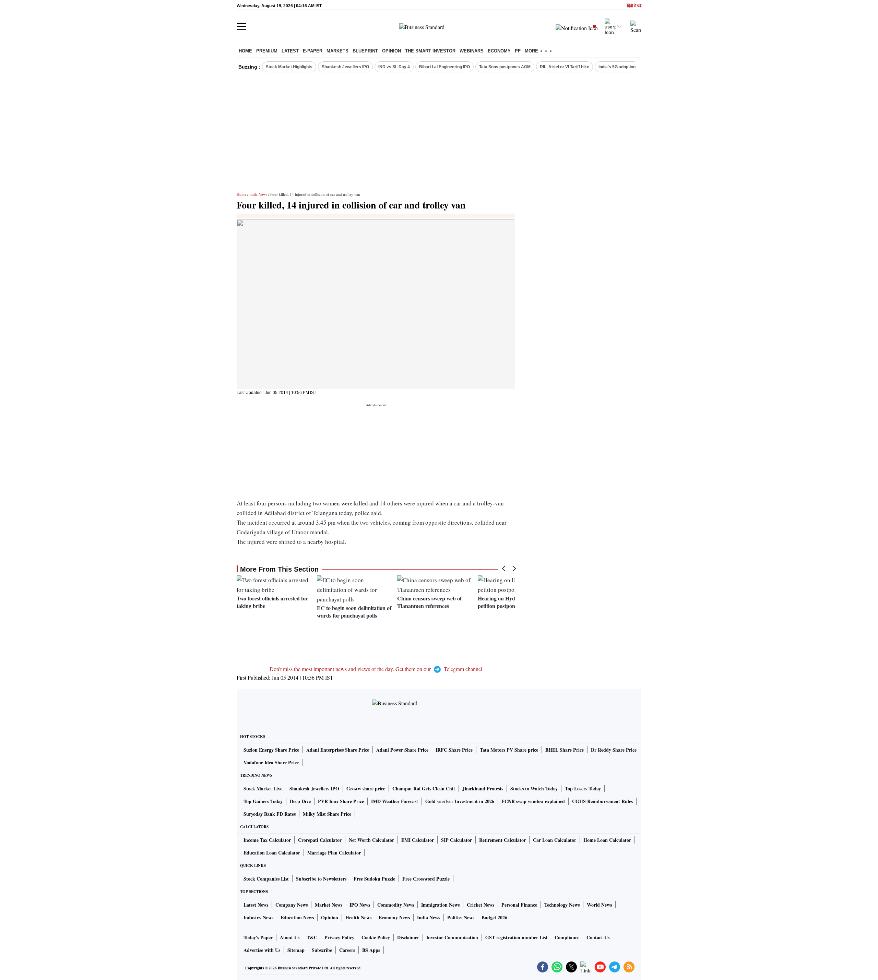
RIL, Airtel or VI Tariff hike (564, 66)
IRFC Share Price (454, 749)
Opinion (391, 50)
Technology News (562, 904)
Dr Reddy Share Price (614, 749)
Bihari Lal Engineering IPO (444, 66)
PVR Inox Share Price (341, 801)
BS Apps (371, 950)
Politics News (460, 917)
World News (599, 904)
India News (258, 194)
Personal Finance (519, 904)
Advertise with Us (262, 950)
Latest (290, 50)
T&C (312, 937)
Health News (358, 917)
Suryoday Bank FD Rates (270, 813)
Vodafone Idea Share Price (271, 762)
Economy (499, 50)
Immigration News (440, 904)
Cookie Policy (375, 937)
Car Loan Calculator (554, 840)
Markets (337, 50)
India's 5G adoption (617, 66)
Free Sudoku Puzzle (374, 878)
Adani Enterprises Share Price (337, 749)
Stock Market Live (263, 788)
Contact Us (597, 937)
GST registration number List (516, 937)
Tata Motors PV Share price (509, 749)
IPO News (359, 904)
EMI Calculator (417, 840)
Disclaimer (408, 937)
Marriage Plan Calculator (334, 852)
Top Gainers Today (263, 801)
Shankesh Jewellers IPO (345, 66)
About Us (289, 937)
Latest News (256, 904)
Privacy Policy (339, 937)
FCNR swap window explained (533, 801)
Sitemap (296, 950)
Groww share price (365, 788)
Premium (266, 50)
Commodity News (395, 904)
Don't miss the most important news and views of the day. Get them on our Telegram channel (376, 668)
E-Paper (312, 50)
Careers (347, 950)
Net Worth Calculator (371, 840)
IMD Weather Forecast (394, 801)
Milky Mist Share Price (327, 813)
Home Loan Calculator (607, 840)
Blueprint (365, 50)
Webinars (472, 50)
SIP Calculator (456, 840)
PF (518, 50)
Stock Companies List (266, 878)
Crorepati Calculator (320, 840)
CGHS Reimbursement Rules (602, 801)
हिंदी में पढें (634, 6)
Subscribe (322, 950)
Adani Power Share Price (402, 749)
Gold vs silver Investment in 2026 (459, 801)
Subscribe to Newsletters (321, 878)
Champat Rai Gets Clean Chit (423, 788)
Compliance (567, 937)
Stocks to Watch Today (534, 788)
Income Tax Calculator (267, 840)
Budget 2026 (494, 917)
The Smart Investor (430, 50)
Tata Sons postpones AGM (505, 66)
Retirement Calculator (502, 840)
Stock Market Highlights (289, 66)
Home (245, 50)
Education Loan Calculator (272, 852)
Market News (328, 904)
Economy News (394, 917)
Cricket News (480, 904)
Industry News (258, 917)
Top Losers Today (583, 788)
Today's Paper (258, 937)
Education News (297, 917)
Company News (291, 904)
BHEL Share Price (564, 749)
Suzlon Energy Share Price (271, 749)
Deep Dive (300, 801)
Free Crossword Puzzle (426, 878)
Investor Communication (452, 937)
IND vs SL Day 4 (394, 66)
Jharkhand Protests (482, 788)
